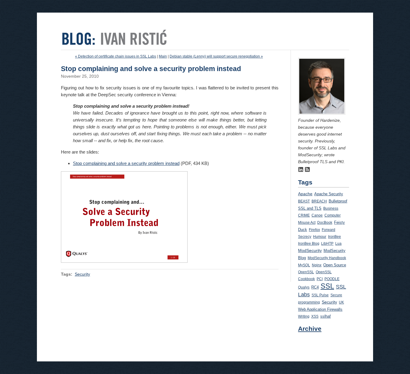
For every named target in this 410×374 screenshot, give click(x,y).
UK (341, 302)
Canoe (317, 215)
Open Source (334, 265)
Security (82, 274)
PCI (320, 279)
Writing (303, 316)
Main (163, 56)
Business (330, 208)
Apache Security (328, 194)
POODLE (331, 279)
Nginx (316, 265)
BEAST (304, 201)
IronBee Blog (308, 243)
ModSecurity (310, 250)
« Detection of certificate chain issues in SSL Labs (115, 56)
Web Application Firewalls (320, 309)
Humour (319, 237)
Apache (305, 194)
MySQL (304, 265)
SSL (327, 286)
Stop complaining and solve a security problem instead (126, 163)
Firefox (314, 230)
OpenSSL (306, 272)
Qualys (303, 287)
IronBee (334, 237)
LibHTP (327, 243)
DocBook (324, 222)
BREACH (319, 201)
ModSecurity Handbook (327, 258)
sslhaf (325, 316)
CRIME (304, 215)
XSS (314, 316)
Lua (338, 243)
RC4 (315, 287)
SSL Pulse (320, 295)
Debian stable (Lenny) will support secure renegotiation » (216, 56)
